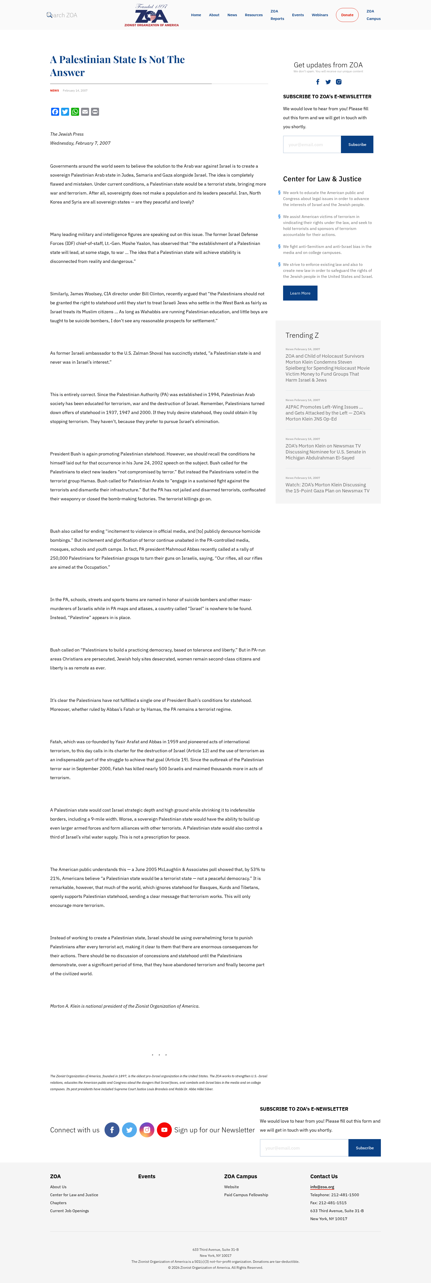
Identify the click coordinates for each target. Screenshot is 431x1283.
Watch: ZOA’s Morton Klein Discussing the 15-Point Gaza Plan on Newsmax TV (328, 488)
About (214, 14)
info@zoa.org (322, 1186)
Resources (254, 14)
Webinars (320, 14)
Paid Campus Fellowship (246, 1194)
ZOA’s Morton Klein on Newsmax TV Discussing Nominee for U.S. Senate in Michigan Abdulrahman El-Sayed (326, 452)
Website (231, 1186)
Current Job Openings (69, 1210)
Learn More (300, 293)
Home (196, 14)
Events (298, 14)
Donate (347, 14)
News (232, 14)
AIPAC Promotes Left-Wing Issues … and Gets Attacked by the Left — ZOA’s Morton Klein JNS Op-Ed (325, 413)
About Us (58, 1186)
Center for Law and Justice (74, 1194)
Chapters (58, 1202)
